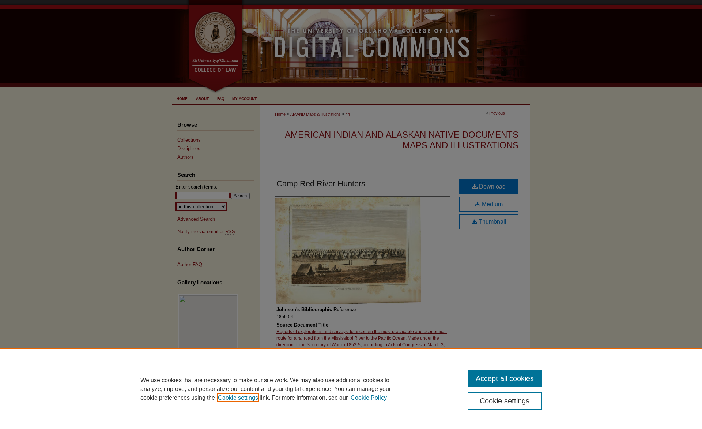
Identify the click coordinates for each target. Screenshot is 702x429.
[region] (351, 388)
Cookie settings (238, 398)
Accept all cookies (505, 378)
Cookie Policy (369, 398)
